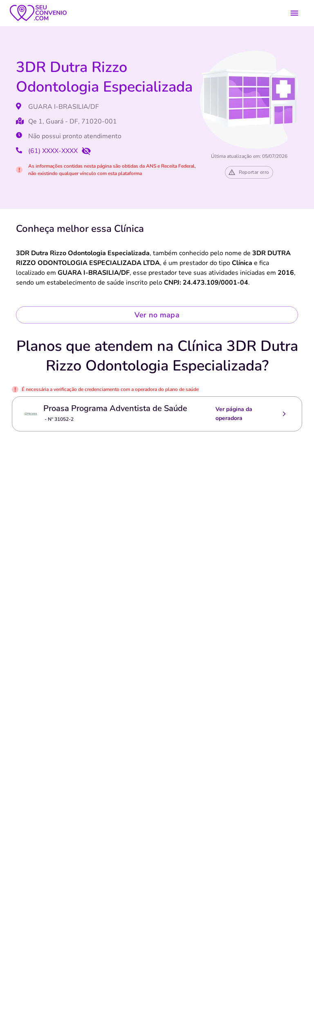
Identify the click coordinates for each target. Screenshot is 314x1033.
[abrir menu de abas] (294, 13)
